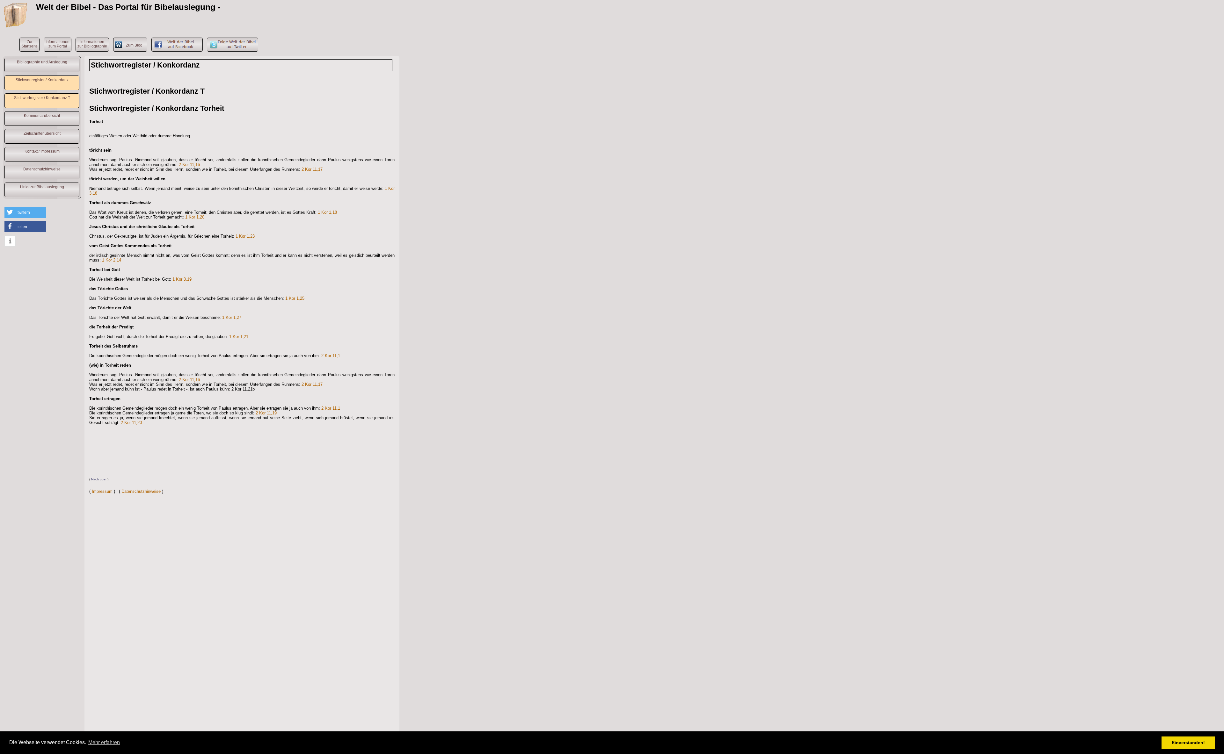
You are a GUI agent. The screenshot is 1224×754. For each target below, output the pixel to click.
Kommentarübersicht (42, 115)
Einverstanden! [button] (1188, 742)
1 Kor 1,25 (294, 298)
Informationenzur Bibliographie (92, 43)
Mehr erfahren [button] (104, 742)
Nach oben (99, 479)
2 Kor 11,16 (189, 164)
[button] (25, 212)
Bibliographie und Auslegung (42, 62)
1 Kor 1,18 (327, 212)
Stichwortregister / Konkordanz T (42, 98)
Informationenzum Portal (57, 43)
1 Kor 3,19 (182, 279)
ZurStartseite (29, 43)
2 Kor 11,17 (312, 169)
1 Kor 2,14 (111, 260)
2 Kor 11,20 (131, 422)
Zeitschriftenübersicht (42, 133)
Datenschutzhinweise (42, 169)
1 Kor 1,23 (245, 236)
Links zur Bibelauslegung (42, 187)
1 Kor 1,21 (238, 336)
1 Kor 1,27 (231, 317)
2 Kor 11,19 (266, 413)
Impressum (102, 491)
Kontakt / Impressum (42, 151)
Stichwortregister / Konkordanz (42, 80)
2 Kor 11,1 (330, 355)
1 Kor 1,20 (194, 217)
